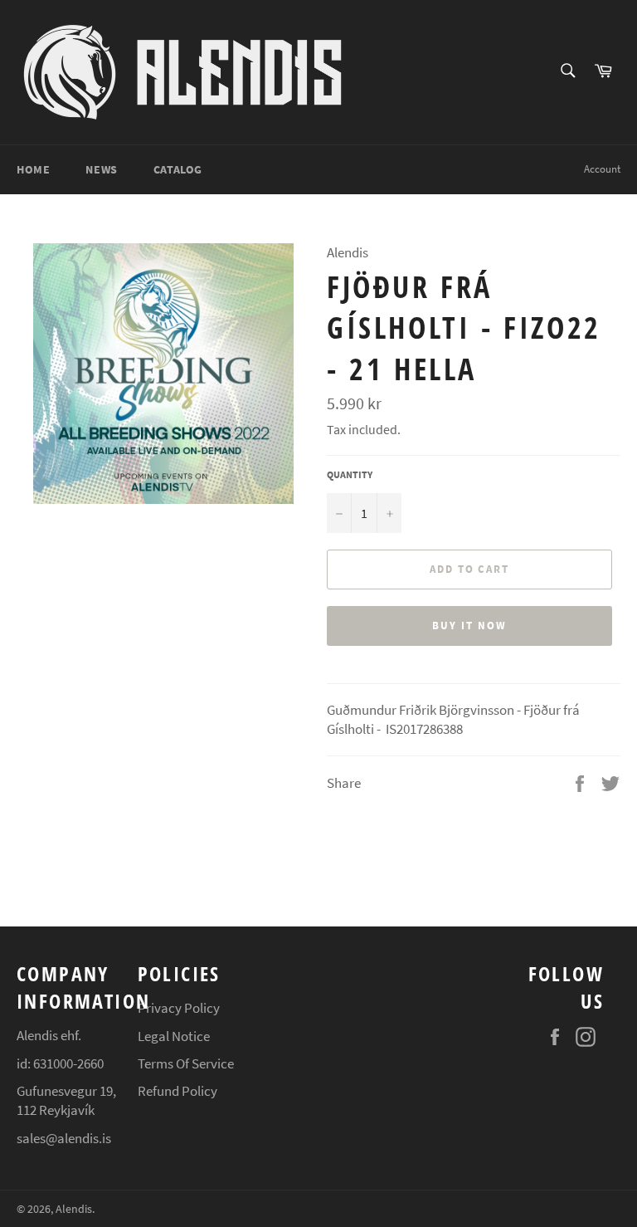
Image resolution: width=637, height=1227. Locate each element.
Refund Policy (177, 1091)
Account (602, 169)
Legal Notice (174, 1036)
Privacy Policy (179, 1008)
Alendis (74, 1209)
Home (33, 169)
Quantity (349, 474)
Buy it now (469, 625)
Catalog (177, 169)
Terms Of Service (186, 1063)
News (101, 169)
